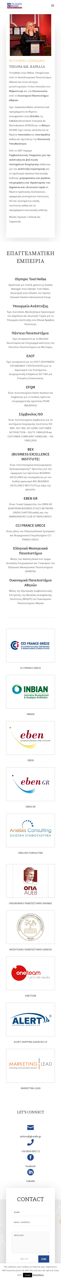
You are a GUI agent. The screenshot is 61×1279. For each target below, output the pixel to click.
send (43, 1259)
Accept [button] (27, 1275)
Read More (38, 1274)
